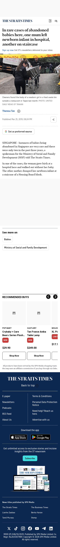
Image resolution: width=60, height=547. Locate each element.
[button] (50, 20)
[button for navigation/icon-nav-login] (50, 20)
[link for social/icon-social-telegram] (44, 528)
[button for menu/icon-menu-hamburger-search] (56, 21)
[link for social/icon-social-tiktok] (16, 528)
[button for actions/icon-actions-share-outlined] (53, 120)
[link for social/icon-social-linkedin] (51, 528)
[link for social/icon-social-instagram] (23, 528)
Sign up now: (8, 50)
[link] (17, 20)
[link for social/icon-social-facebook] (30, 528)
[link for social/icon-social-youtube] (37, 528)
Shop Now (14, 356)
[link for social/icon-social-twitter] (9, 528)
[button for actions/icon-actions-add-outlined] (19, 111)
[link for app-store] (18, 437)
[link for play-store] (41, 437)
